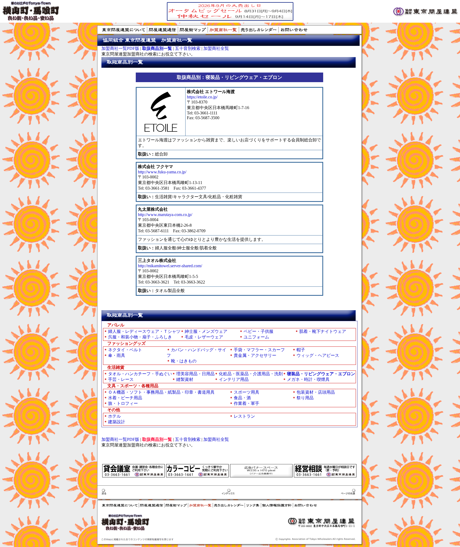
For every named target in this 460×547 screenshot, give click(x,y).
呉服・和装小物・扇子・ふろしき (140, 337)
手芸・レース (121, 379)
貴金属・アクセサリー (255, 355)
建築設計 (116, 422)
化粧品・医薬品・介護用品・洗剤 (251, 374)
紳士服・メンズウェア (206, 331)
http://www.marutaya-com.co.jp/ (165, 214)
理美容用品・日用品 (195, 374)
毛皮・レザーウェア (204, 337)
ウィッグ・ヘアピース (318, 355)
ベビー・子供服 (258, 331)
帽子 (301, 350)
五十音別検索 (187, 48)
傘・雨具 (116, 355)
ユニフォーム (256, 337)
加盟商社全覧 (216, 48)
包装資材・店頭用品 (316, 392)
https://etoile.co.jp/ (202, 97)
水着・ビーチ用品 (125, 398)
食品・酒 (242, 398)
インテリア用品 (234, 379)
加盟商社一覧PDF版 (120, 48)
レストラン (244, 416)
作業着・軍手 (246, 403)
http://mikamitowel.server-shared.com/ (170, 265)
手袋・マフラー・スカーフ (259, 350)
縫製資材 (184, 379)
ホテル (114, 416)
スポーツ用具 (246, 392)
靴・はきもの (183, 361)
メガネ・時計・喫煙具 (308, 379)
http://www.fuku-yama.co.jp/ (162, 172)
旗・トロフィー (123, 403)
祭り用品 (305, 398)
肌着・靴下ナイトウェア (322, 331)
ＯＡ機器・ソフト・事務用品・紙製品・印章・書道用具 (161, 392)
